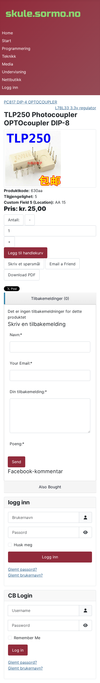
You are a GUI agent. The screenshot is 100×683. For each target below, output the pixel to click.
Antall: (13, 219)
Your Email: (21, 363)
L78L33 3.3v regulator (75, 107)
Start (6, 40)
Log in (18, 650)
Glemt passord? (22, 569)
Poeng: (17, 443)
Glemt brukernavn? (25, 575)
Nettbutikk (11, 79)
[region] (50, 299)
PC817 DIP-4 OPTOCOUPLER (30, 102)
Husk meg (23, 544)
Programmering (16, 48)
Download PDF (21, 274)
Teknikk (9, 56)
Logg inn (10, 87)
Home (7, 32)
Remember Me (27, 637)
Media (7, 64)
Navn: (16, 334)
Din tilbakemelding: (28, 391)
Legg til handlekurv (25, 252)
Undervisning (14, 71)
